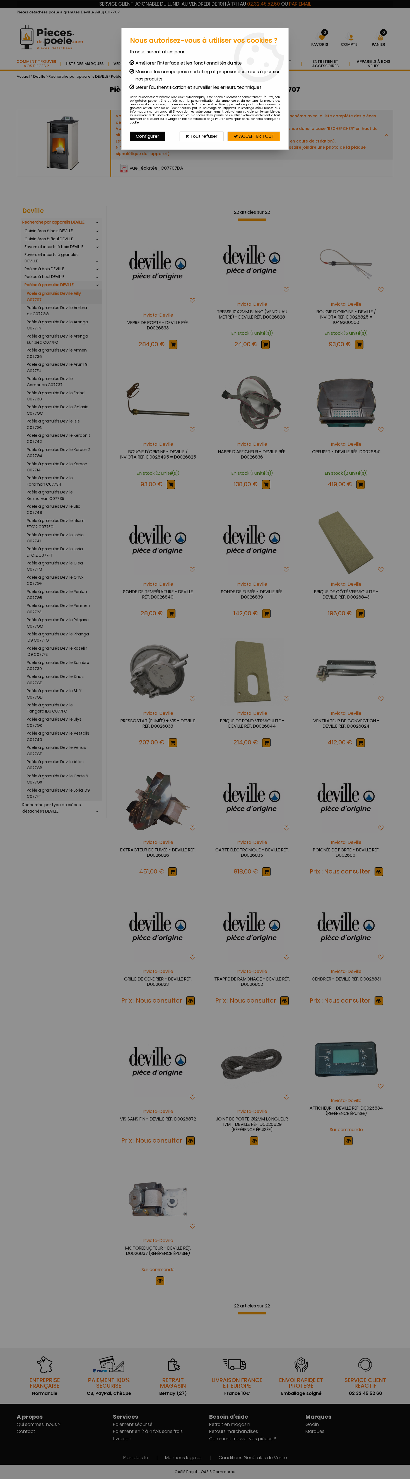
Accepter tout (256, 136)
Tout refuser (203, 136)
